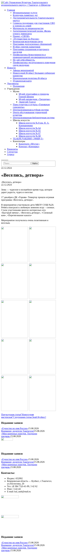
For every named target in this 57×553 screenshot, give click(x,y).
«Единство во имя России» (14, 428)
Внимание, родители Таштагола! (17, 431)
